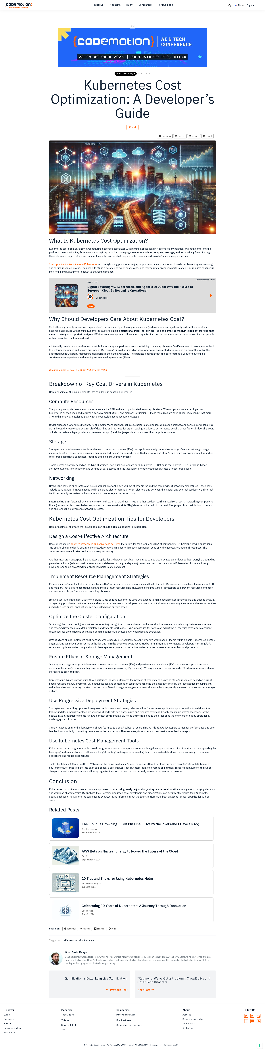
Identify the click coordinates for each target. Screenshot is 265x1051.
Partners (8, 1023)
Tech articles (67, 1014)
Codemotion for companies (129, 1025)
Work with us (188, 1023)
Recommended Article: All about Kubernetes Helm (78, 369)
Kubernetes (71, 940)
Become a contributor (192, 1019)
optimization (87, 940)
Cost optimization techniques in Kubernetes (73, 264)
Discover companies (125, 1014)
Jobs (63, 1029)
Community (9, 1019)
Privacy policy (156, 1045)
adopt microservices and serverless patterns (95, 543)
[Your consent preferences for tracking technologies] (260, 1046)
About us (186, 1014)
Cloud (132, 127)
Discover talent (68, 1025)
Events (7, 1014)
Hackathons (9, 1032)
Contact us (187, 1028)
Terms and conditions (172, 1045)
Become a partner (12, 1028)
